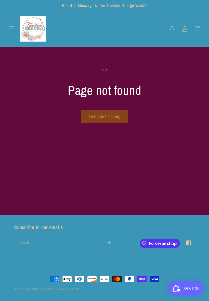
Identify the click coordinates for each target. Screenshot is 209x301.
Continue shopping (104, 116)
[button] (12, 28)
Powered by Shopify (67, 289)
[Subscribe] (108, 242)
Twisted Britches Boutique (40, 289)
